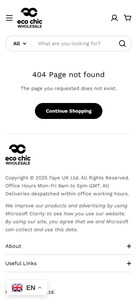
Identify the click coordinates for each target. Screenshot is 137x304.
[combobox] (68, 43)
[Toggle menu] (9, 18)
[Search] (122, 44)
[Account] (114, 18)
